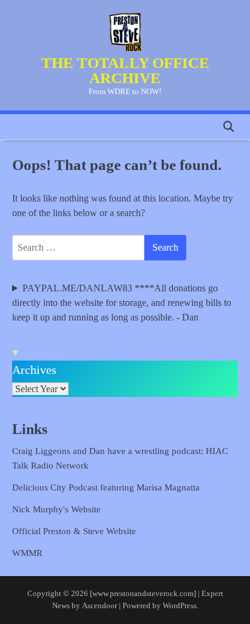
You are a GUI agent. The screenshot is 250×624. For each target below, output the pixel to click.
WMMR (27, 553)
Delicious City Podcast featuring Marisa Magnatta (106, 487)
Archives (34, 369)
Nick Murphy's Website (56, 509)
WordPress (180, 606)
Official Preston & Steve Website (74, 531)
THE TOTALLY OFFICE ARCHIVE (125, 70)
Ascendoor (99, 606)
